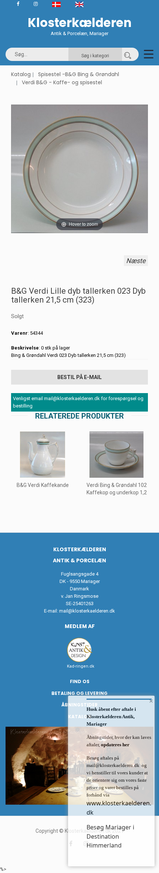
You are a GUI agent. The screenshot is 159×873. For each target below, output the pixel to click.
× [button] (151, 701)
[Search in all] (127, 54)
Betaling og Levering (79, 693)
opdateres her (114, 744)
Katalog (21, 74)
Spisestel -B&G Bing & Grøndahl (78, 74)
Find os (79, 681)
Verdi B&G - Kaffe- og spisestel (62, 82)
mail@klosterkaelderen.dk (87, 611)
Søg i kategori (95, 55)
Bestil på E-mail (79, 377)
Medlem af (80, 626)
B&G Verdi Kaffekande (43, 485)
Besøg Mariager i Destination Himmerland (110, 836)
